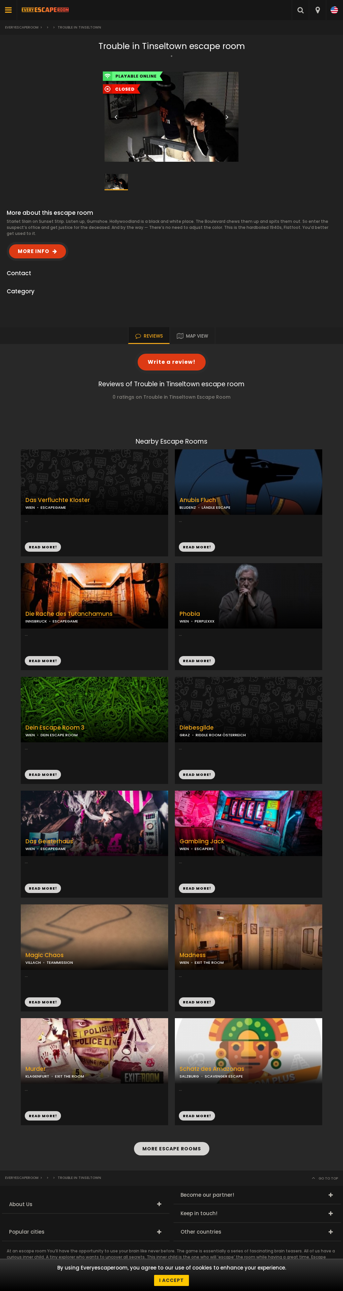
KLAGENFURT (37, 1076)
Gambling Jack (202, 841)
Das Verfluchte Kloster (57, 500)
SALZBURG (189, 1076)
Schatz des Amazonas (212, 1069)
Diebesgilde (197, 727)
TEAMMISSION (60, 962)
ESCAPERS (204, 848)
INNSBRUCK (36, 621)
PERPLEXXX (204, 621)
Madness (193, 955)
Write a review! (172, 362)
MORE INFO (33, 251)
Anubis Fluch (198, 500)
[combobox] (317, 10)
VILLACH (33, 962)
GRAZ (185, 735)
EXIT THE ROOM (209, 962)
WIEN (184, 621)
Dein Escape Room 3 (54, 727)
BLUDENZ (188, 507)
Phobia (190, 613)
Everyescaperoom (22, 27)
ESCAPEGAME (53, 507)
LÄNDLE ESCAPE (216, 507)
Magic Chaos (44, 955)
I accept (171, 1280)
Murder (35, 1069)
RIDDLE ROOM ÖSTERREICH (221, 735)
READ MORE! (197, 547)
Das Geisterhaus (49, 841)
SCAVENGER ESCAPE (224, 1076)
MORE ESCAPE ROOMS (171, 1148)
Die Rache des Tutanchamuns (69, 613)
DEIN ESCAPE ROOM (59, 735)
